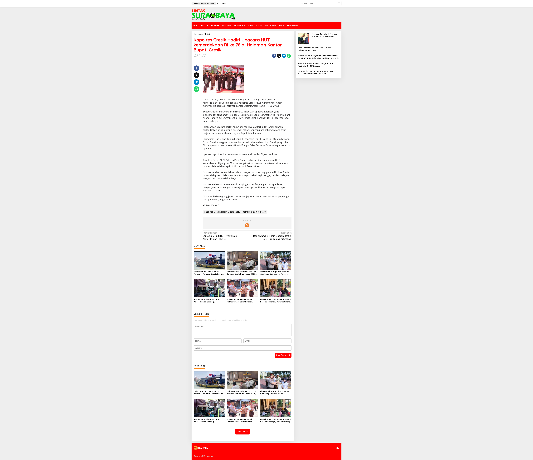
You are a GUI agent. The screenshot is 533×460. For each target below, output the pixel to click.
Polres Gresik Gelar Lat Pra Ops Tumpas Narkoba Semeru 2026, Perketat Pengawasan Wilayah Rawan (241, 272)
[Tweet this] (279, 56)
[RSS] (247, 225)
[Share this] (274, 56)
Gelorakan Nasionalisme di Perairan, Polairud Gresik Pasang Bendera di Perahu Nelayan (209, 272)
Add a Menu (221, 3)
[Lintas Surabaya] (213, 14)
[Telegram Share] (284, 56)
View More (242, 431)
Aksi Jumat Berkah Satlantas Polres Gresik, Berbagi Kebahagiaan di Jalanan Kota (207, 300)
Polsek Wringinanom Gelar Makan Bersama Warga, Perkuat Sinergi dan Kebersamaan (275, 300)
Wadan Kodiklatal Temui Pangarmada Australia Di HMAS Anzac (315, 64)
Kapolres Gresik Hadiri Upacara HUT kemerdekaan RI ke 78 (235, 211)
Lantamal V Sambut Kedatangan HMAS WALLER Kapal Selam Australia (316, 72)
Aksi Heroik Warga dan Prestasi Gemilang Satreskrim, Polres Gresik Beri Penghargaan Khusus (275, 272)
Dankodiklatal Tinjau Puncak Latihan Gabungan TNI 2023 (314, 49)
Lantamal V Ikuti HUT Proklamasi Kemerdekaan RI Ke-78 (220, 235)
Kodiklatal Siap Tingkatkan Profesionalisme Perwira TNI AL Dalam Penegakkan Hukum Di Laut (318, 56)
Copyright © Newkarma (203, 456)
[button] (339, 3)
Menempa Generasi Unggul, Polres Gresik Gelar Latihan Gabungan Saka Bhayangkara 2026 (241, 300)
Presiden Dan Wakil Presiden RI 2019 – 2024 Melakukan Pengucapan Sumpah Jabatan (324, 35)
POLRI (196, 57)
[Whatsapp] (289, 56)
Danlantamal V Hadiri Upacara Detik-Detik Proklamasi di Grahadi (272, 235)
